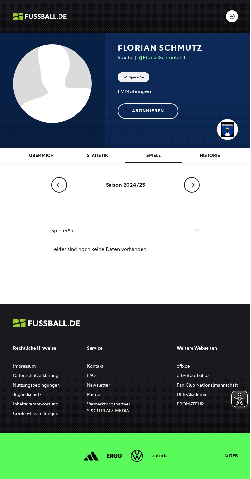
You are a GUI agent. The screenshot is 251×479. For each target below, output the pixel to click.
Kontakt (95, 366)
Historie (210, 155)
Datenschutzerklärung (35, 375)
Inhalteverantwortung (35, 404)
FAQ (91, 375)
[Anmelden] (232, 16)
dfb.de (183, 366)
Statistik (97, 155)
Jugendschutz (27, 394)
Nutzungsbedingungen (36, 385)
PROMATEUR (190, 404)
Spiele (153, 155)
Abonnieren (148, 111)
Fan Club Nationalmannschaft (207, 385)
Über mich (41, 155)
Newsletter (98, 385)
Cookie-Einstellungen (35, 413)
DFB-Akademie (192, 394)
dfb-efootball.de (194, 375)
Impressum (24, 366)
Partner (94, 394)
